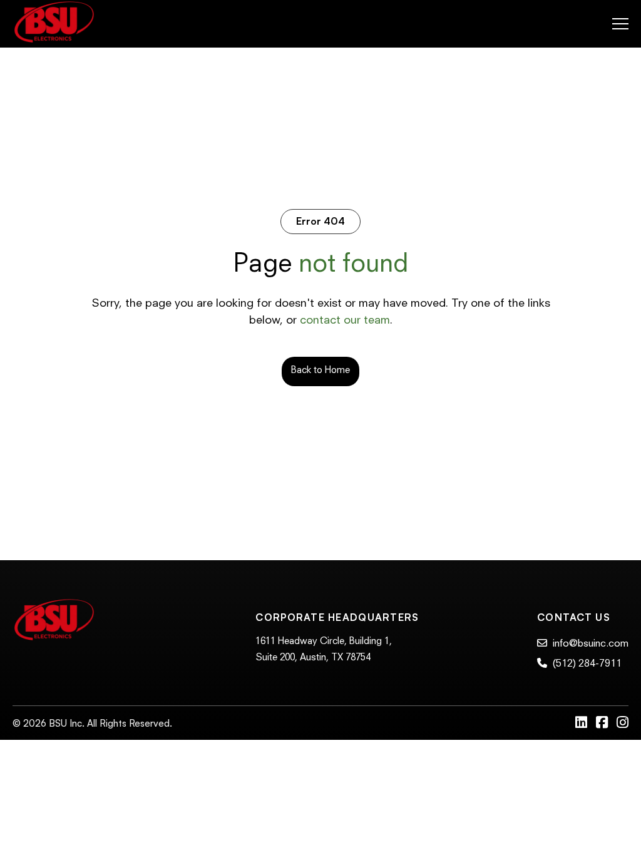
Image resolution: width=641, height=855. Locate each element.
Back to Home (320, 371)
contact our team (345, 320)
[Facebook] (603, 724)
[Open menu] (620, 23)
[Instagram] (622, 724)
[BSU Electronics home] (54, 24)
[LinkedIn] (582, 724)
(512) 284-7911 (586, 664)
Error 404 (320, 221)
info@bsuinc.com (589, 644)
